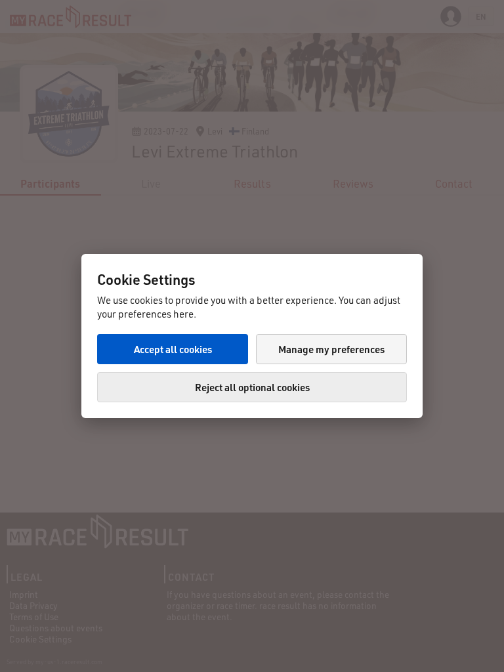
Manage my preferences (331, 349)
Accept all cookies (173, 349)
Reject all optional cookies (252, 387)
